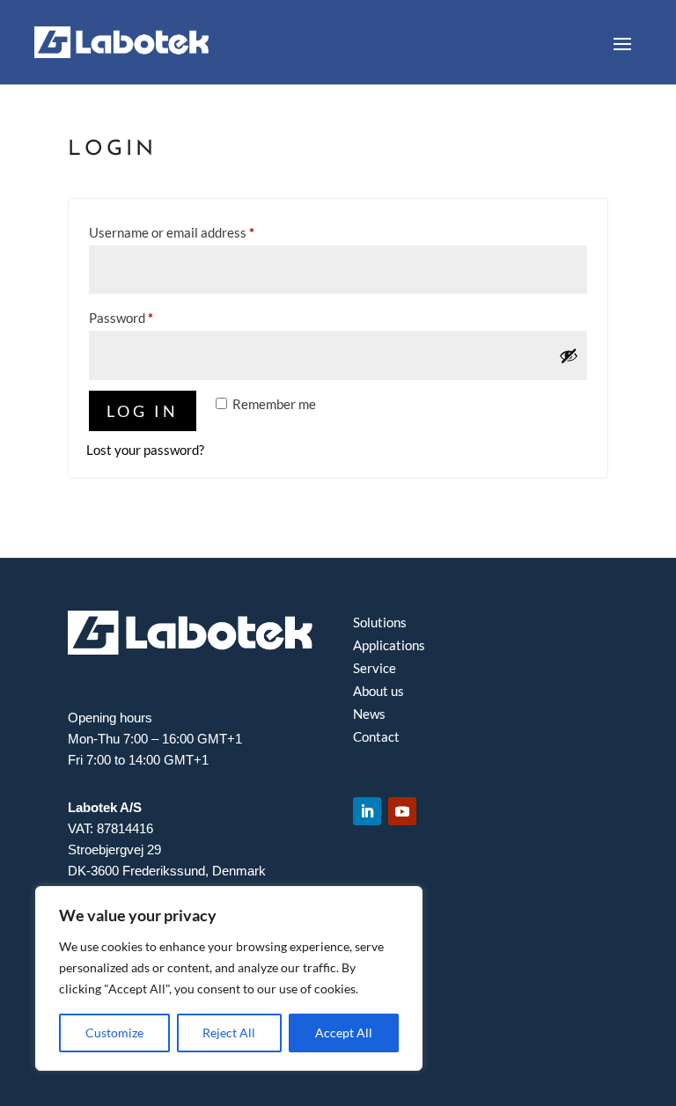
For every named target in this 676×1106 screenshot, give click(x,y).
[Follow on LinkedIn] (367, 811)
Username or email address (197, 231)
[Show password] (568, 355)
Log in (143, 411)
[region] (228, 978)
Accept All (343, 1032)
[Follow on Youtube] (402, 811)
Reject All (228, 1032)
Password (147, 317)
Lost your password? (145, 450)
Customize (114, 1032)
